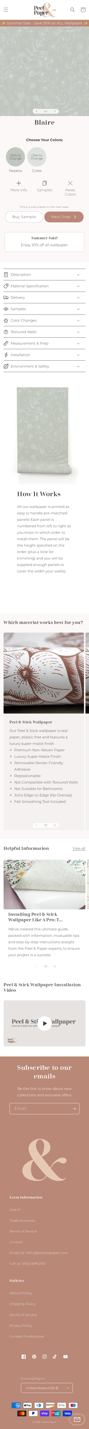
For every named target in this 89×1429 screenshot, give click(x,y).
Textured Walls (23, 332)
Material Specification (30, 286)
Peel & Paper (49, 1422)
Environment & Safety (30, 366)
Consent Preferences (26, 1336)
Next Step (61, 216)
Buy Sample (24, 216)
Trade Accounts (22, 1220)
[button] (6, 10)
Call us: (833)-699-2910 (27, 1263)
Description (21, 274)
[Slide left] (37, 111)
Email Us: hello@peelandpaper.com (38, 1253)
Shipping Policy (22, 1304)
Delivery (18, 297)
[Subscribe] (74, 1108)
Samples (18, 309)
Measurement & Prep (29, 343)
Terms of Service (23, 1231)
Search (15, 1209)
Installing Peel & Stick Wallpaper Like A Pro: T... (35, 917)
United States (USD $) (42, 1388)
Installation (20, 354)
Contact (16, 1242)
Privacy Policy (20, 1325)
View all (79, 848)
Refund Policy (20, 1293)
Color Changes (24, 320)
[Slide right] (55, 111)
